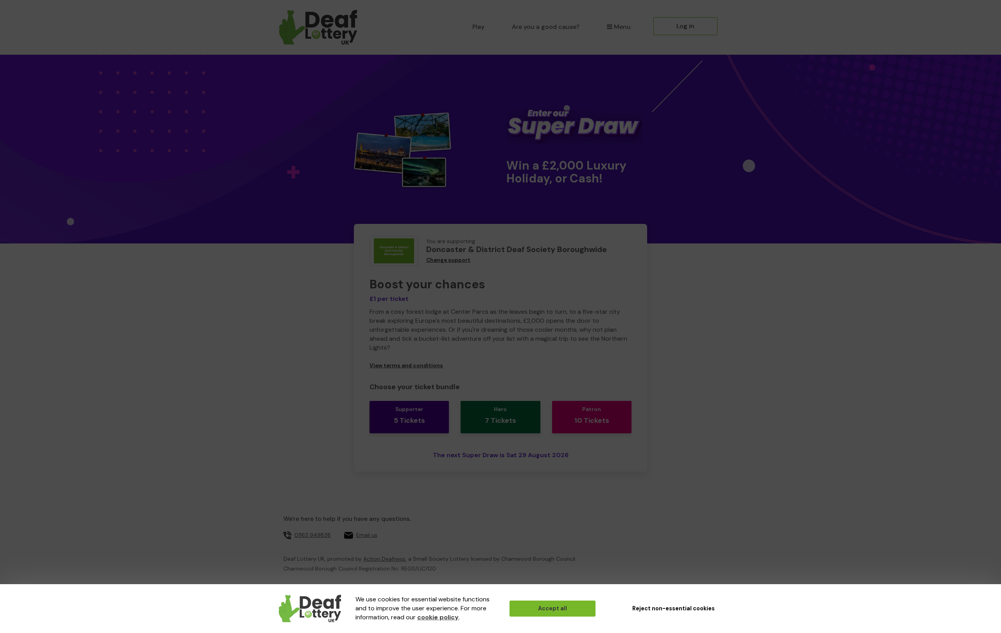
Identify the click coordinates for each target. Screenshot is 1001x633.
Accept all (552, 608)
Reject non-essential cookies (673, 608)
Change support (448, 260)
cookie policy (438, 617)
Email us (366, 534)
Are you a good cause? (545, 27)
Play (478, 27)
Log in (685, 26)
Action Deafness (384, 558)
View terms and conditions (406, 365)
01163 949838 (312, 534)
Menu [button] (622, 27)
